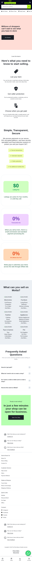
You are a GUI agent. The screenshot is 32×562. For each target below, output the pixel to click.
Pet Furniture (24, 336)
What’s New (14, 11)
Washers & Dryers (24, 319)
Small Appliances (24, 321)
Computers (8, 304)
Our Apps (3, 500)
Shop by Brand (5, 497)
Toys (8, 332)
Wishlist (3, 495)
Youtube (5, 515)
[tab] (16, 367)
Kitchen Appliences (24, 317)
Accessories (8, 321)
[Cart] (30, 2)
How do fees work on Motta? (9, 387)
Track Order (4, 483)
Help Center (4, 470)
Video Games (8, 334)
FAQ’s (2, 473)
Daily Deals (22, 11)
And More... (8, 308)
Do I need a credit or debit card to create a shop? (13, 380)
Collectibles (8, 336)
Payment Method (5, 475)
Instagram (5, 510)
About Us (3, 458)
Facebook (5, 512)
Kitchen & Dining (24, 306)
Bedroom (24, 304)
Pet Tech (24, 334)
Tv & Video (8, 306)
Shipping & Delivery (6, 488)
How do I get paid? (6, 367)
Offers (2, 502)
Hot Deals (5, 11)
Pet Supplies (24, 332)
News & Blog (4, 460)
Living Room (24, 302)
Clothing (8, 317)
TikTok (4, 517)
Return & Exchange (6, 485)
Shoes (8, 319)
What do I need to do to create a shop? (12, 373)
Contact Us (4, 463)
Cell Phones (8, 302)
